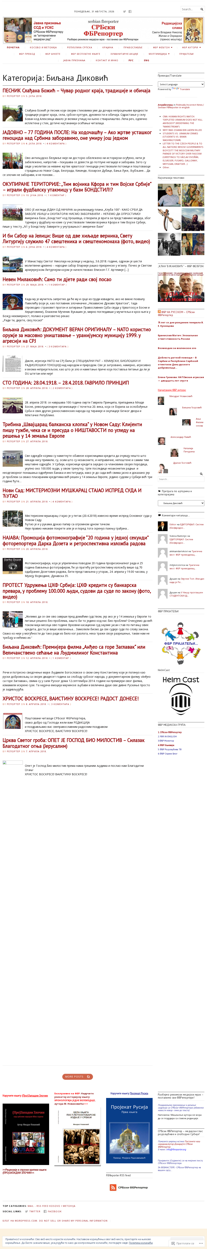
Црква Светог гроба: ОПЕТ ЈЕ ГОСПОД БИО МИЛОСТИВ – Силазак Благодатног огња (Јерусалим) (74, 743)
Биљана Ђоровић (192, 407)
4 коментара (56, 143)
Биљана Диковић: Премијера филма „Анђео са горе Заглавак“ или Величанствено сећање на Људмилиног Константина (74, 650)
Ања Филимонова (199, 422)
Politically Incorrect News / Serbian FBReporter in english (181, 106)
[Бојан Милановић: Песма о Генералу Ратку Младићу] (193, 220)
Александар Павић (181, 436)
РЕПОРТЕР (13, 96)
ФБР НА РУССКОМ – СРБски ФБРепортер (176, 313)
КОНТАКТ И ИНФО (107, 60)
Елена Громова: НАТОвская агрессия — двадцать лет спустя (181, 379)
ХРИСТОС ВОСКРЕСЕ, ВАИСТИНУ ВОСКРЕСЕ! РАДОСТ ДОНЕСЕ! (71, 698)
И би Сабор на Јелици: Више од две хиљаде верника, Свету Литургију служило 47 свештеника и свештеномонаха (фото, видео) (76, 238)
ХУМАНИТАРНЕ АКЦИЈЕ (124, 53)
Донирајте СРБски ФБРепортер (175, 1145)
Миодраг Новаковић (180, 396)
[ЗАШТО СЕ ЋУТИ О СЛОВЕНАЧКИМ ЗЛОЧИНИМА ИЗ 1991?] (169, 245)
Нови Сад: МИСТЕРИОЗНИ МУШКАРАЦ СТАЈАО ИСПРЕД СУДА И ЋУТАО (72, 493)
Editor (173, 524)
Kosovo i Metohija (62, 1205)
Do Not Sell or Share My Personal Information (73, 1220)
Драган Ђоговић (182, 462)
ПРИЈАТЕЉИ (186, 53)
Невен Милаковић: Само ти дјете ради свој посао (57, 279)
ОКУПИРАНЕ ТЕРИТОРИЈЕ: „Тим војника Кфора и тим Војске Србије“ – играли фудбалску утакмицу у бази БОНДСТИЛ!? (77, 187)
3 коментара (58, 346)
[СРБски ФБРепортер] (103, 30)
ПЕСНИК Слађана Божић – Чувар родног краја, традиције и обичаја (76, 90)
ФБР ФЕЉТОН (161, 47)
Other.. (166, 167)
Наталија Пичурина (189, 450)
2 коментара (62, 388)
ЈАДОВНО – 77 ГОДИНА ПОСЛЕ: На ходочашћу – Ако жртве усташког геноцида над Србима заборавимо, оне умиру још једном (77, 135)
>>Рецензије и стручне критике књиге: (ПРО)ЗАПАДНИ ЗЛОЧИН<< (25, 1171)
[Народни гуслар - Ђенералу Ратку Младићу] (169, 220)
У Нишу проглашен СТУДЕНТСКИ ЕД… (186, 594)
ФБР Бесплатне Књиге (85, 53)
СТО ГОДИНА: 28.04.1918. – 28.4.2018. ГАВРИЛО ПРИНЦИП (66, 382)
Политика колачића (141, 1243)
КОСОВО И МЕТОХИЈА (43, 47)
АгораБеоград (165, 104)
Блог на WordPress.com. (20, 1220)
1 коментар (56, 195)
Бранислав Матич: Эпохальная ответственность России (178, 337)
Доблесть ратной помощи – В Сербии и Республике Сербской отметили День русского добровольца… (178, 362)
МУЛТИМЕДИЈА (158, 53)
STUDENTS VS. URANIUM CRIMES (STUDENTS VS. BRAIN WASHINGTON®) (180, 137)
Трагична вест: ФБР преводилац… (186, 553)
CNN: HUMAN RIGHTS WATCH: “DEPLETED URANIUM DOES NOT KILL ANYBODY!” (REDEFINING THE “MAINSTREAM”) (183, 121)
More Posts (74, 1076)
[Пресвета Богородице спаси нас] (193, 196)
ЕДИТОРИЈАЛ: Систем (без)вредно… (181, 541)
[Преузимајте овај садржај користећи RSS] (159, 312)
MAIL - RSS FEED (38, 1205)
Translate (185, 89)
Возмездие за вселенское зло (177, 348)
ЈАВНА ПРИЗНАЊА (74, 60)
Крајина (107, 47)
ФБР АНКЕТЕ (52, 53)
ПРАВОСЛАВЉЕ (133, 47)
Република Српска (79, 47)
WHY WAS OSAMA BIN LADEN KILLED (182, 129)
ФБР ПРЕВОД (27, 53)
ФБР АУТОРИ (190, 47)
